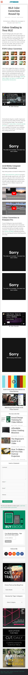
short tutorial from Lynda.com (12, 174)
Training (11, 671)
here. (19, 22)
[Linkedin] (18, 554)
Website (4, 494)
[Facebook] (22, 554)
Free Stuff (16, 671)
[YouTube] (10, 554)
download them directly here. (9, 80)
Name (4, 482)
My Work (10, 672)
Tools (7, 671)
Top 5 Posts (21, 671)
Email (4, 488)
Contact (6, 672)
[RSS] (14, 554)
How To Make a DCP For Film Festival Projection (17, 452)
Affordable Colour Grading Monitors (17, 430)
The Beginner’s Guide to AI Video (17, 441)
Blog (2, 671)
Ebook (2, 672)
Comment (4, 467)
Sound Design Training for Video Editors (17, 419)
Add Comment (20, 17)
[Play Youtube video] (14, 193)
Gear (4, 671)
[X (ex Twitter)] (6, 554)
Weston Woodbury (9, 231)
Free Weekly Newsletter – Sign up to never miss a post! (13, 534)
